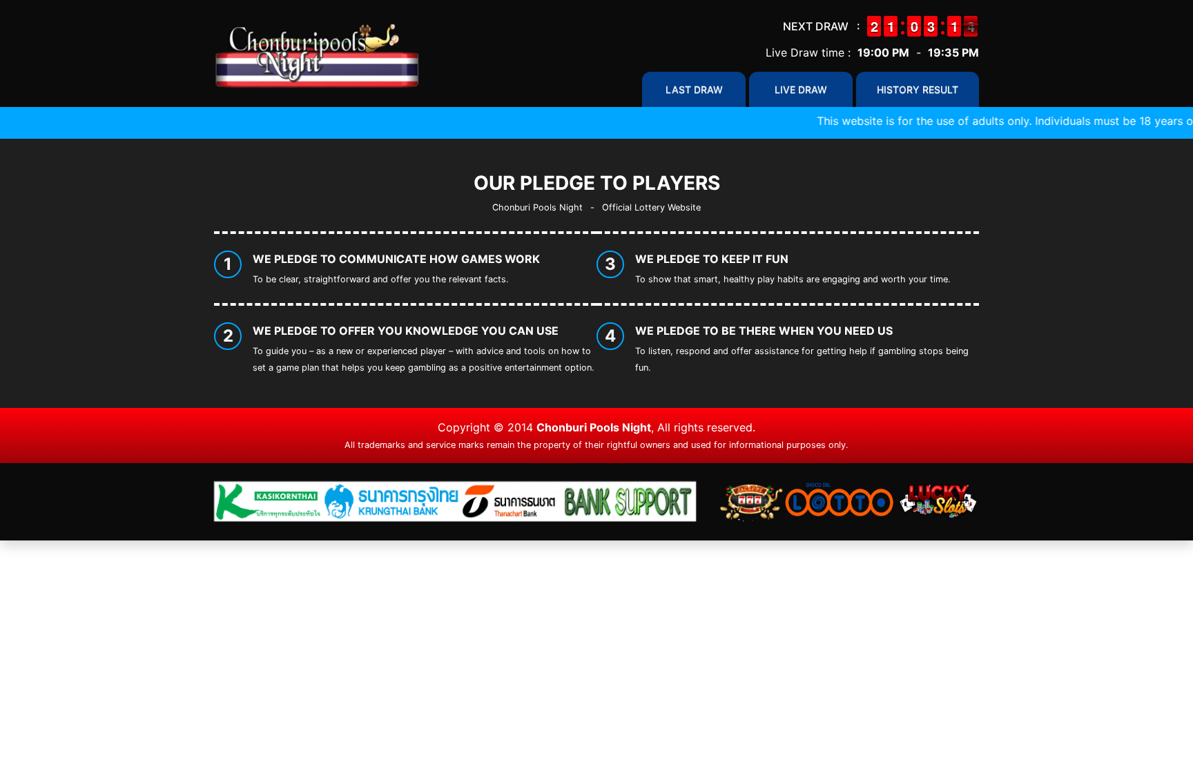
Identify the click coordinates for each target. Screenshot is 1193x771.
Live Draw (801, 89)
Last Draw (694, 89)
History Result (917, 89)
